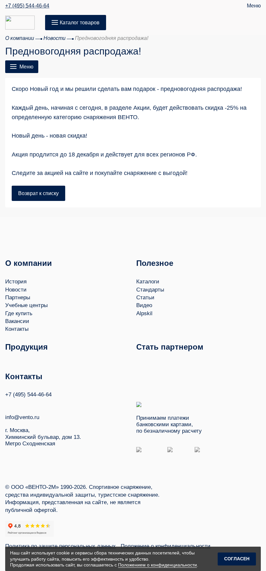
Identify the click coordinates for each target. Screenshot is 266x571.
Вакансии (17, 321)
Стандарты (150, 290)
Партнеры (17, 297)
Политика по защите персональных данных (60, 546)
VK (8, 404)
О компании (28, 263)
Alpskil (144, 313)
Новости (16, 290)
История (16, 282)
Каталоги (147, 282)
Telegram (33, 404)
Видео (144, 305)
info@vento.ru (22, 417)
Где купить (18, 313)
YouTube (20, 404)
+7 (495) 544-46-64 (27, 5)
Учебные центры (26, 305)
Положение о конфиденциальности (166, 546)
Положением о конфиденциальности (157, 564)
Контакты (17, 329)
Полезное (154, 263)
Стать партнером (169, 346)
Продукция (26, 346)
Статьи (145, 297)
